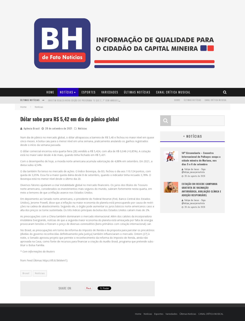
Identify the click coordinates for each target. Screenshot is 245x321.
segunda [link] (73, 220)
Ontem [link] (138, 234)
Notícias (66, 92)
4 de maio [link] (57, 155)
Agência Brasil (32, 128)
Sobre (177, 100)
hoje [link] (51, 161)
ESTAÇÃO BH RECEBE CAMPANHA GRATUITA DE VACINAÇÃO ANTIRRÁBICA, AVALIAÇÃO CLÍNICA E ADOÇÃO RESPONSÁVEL (201, 189)
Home (50, 92)
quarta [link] (62, 151)
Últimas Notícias (137, 92)
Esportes (89, 92)
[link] (57, 155)
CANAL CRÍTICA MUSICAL (173, 92)
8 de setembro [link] (90, 175)
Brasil (26, 273)
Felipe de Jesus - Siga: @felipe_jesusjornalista (194, 171)
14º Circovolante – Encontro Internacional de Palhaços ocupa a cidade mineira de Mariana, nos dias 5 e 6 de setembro (201, 158)
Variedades (109, 92)
